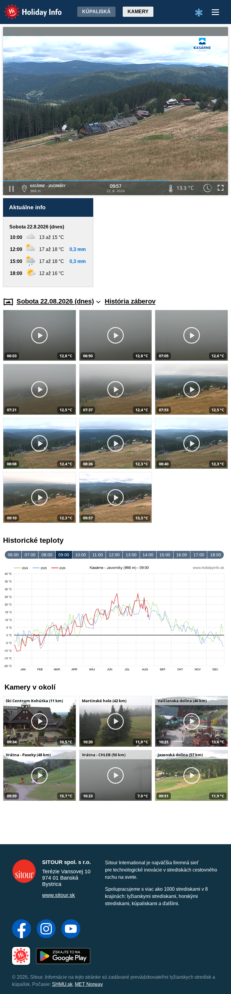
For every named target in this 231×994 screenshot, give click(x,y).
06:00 (13, 554)
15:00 (164, 554)
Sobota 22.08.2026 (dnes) (55, 301)
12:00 (114, 554)
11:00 (97, 554)
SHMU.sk (62, 984)
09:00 (63, 554)
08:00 (47, 554)
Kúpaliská (96, 11)
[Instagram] (46, 929)
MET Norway (89, 984)
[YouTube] (70, 929)
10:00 (80, 554)
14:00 (148, 554)
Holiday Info (27, 7)
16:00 (181, 554)
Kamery (138, 11)
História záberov (130, 301)
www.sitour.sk (58, 895)
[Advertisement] (163, 242)
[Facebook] (21, 929)
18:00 (215, 554)
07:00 (30, 554)
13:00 (131, 554)
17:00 (198, 554)
